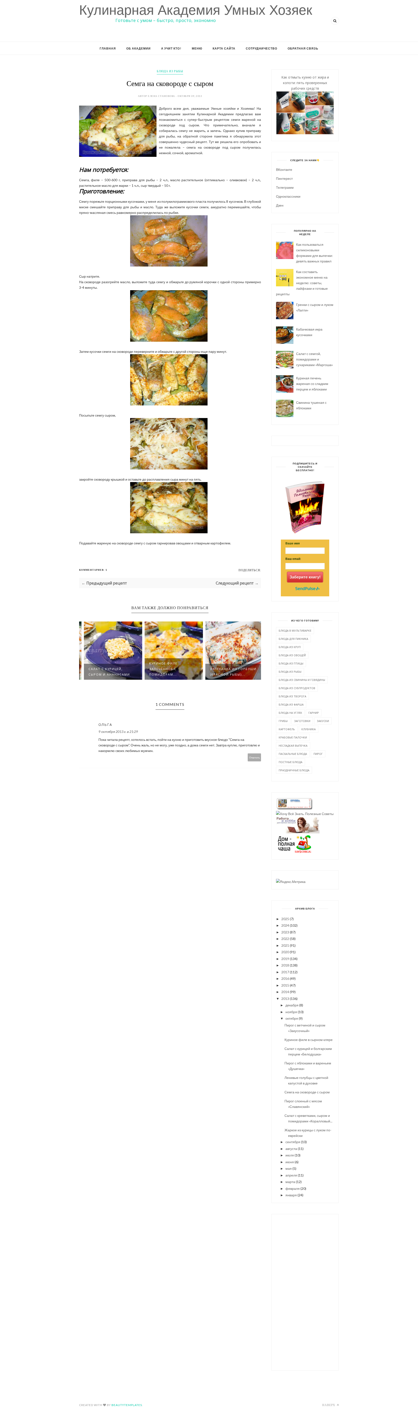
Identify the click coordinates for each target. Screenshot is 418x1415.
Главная (108, 48)
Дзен (280, 205)
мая (288, 1168)
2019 (285, 959)
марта (290, 1182)
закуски (323, 721)
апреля (291, 1175)
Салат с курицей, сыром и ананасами (106, 672)
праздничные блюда (294, 770)
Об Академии (138, 48)
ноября (291, 1012)
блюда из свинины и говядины (302, 680)
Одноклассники (288, 196)
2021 (285, 945)
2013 (285, 998)
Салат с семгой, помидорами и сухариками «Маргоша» (314, 359)
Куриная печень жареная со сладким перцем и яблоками (312, 383)
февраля (292, 1188)
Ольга (105, 724)
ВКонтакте (284, 169)
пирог (318, 754)
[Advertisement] (305, 1291)
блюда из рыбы (170, 71)
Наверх (329, 1405)
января (291, 1195)
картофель (287, 729)
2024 (285, 925)
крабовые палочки (293, 737)
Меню (197, 48)
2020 (285, 952)
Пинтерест (284, 178)
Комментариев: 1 (93, 569)
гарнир (313, 713)
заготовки (302, 721)
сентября (292, 1142)
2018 (285, 965)
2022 (285, 939)
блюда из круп (290, 647)
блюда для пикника (293, 639)
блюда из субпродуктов (297, 688)
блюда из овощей (292, 655)
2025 (285, 919)
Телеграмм (285, 187)
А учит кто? (171, 48)
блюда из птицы (291, 663)
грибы (283, 721)
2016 (285, 978)
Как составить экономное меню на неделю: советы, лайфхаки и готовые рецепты (302, 283)
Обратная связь (303, 48)
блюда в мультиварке (295, 630)
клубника (308, 729)
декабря (292, 1005)
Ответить (254, 757)
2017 (285, 972)
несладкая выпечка (293, 745)
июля (289, 1155)
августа (291, 1149)
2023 (285, 932)
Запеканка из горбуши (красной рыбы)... (230, 672)
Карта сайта (224, 48)
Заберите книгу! (305, 577)
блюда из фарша (291, 704)
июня (289, 1162)
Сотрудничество (261, 48)
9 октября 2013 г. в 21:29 (118, 731)
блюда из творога (292, 696)
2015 (285, 985)
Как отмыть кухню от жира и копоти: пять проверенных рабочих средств (305, 83)
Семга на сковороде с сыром (307, 1092)
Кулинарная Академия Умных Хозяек (195, 10)
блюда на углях (290, 713)
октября (291, 1018)
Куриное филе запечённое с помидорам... (160, 669)
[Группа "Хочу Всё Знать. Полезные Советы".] (305, 814)
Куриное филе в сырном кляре (308, 1040)
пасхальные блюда (293, 754)
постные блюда (290, 762)
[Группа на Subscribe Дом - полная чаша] (294, 852)
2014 (285, 992)
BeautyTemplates (127, 1405)
